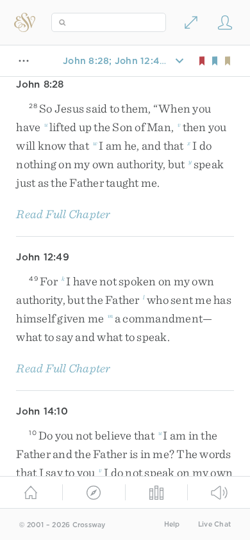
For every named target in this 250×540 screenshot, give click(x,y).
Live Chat (214, 524)
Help (172, 524)
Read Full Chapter (63, 214)
